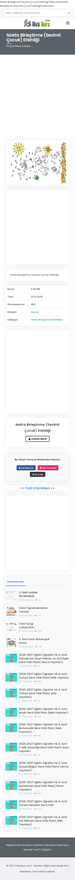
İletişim (46, 849)
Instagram (49, 468)
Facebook (26, 468)
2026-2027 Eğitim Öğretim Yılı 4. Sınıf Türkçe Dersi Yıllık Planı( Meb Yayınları (44, 675)
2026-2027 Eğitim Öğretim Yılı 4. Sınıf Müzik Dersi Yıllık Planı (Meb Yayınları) (43, 710)
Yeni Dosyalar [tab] (15, 581)
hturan (35, 312)
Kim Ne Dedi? (32, 849)
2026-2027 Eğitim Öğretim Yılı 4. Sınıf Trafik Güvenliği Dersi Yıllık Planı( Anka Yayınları (44, 747)
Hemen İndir (39, 438)
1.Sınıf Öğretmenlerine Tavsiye (33, 609)
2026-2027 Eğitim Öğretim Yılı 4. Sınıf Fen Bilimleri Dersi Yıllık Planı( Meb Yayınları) (43, 820)
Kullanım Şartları (33, 845)
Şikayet (50, 845)
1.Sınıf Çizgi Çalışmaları (26, 625)
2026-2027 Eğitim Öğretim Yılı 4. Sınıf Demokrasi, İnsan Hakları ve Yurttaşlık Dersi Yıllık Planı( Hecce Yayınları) (44, 658)
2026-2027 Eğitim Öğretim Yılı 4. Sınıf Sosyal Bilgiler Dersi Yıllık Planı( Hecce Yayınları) (43, 766)
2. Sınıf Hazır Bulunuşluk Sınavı (34, 641)
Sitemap (62, 845)
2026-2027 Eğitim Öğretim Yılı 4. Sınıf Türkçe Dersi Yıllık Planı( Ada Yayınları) (43, 693)
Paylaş (38, 474)
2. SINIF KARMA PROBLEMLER (28, 594)
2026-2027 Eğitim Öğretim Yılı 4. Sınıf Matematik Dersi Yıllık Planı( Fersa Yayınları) (43, 785)
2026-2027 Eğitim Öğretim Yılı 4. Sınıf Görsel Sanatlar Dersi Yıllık (43, 803)
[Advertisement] (37, 95)
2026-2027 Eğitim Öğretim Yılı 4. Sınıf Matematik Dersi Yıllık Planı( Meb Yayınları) (43, 728)
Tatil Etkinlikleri (37, 488)
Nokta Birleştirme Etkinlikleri (47, 319)
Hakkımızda (13, 845)
